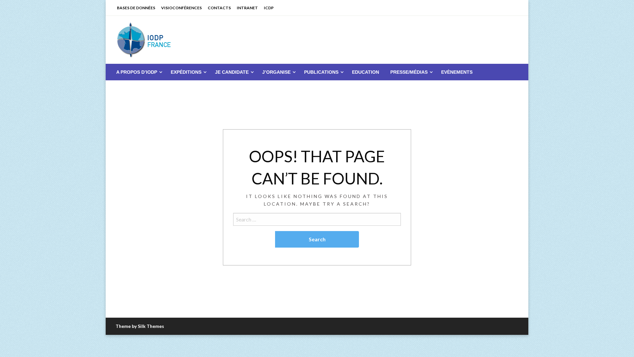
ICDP (269, 7)
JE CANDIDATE (232, 72)
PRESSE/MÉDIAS (409, 72)
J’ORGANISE (276, 72)
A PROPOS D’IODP (136, 72)
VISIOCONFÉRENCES (181, 7)
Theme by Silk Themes (140, 326)
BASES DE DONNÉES (136, 7)
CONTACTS (219, 7)
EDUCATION (365, 72)
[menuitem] (138, 72)
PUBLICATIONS (321, 72)
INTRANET (247, 7)
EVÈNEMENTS (457, 72)
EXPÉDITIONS (186, 72)
